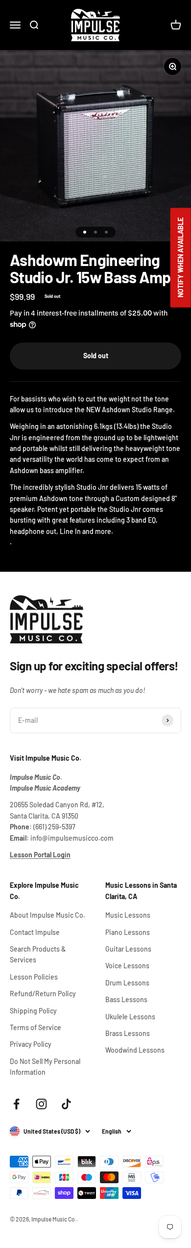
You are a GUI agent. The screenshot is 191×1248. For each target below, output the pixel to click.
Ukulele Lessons (130, 1016)
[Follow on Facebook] (16, 1104)
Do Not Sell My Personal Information (45, 1066)
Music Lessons (127, 915)
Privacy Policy (30, 1044)
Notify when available (180, 258)
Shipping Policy (33, 1011)
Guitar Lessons (128, 949)
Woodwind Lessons (135, 1050)
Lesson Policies (34, 977)
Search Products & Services (38, 954)
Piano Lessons (127, 932)
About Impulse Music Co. (47, 915)
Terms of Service (35, 1027)
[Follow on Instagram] (41, 1104)
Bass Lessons (126, 999)
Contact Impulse (35, 932)
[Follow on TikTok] (66, 1104)
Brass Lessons (127, 1033)
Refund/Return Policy (43, 993)
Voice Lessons (127, 965)
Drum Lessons (127, 983)
